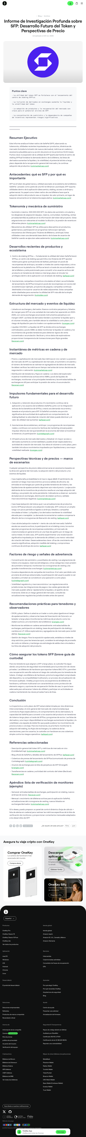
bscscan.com (17, 341)
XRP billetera (7, 1069)
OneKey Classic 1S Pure (10, 937)
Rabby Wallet (47, 1066)
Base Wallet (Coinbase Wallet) (53, 1083)
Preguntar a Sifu (56, 895)
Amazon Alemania (49, 941)
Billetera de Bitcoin (9, 1059)
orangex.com (68, 323)
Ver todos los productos (10, 944)
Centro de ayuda (48, 1007)
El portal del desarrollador (11, 985)
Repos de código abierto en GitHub (54, 1030)
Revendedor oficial (9, 1018)
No (68, 826)
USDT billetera (7, 1073)
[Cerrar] (68, 1132)
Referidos (6, 1011)
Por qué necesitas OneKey (52, 989)
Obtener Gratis (56, 869)
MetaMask (46, 1059)
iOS (4, 963)
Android (5, 966)
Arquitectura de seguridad (52, 992)
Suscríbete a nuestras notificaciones (16, 1106)
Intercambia (47, 956)
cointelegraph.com (45, 433)
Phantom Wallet (48, 1062)
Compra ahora (15, 863)
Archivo (47, 16)
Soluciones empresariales (11, 1007)
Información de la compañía (12, 1030)
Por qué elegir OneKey (50, 985)
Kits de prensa (7, 1037)
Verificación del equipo (10, 1047)
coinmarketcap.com (39, 166)
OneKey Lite (7, 941)
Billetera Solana (8, 1066)
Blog (44, 995)
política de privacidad (10, 1040)
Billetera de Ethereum (10, 1062)
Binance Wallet (48, 1076)
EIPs (44, 966)
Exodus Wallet (47, 1086)
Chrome (5, 970)
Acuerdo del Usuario (9, 1044)
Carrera (5, 1033)
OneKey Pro (6, 930)
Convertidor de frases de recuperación (56, 963)
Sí (74, 826)
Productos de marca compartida (13, 1014)
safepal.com (68, 276)
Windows (6, 960)
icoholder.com (41, 295)
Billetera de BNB (8, 1076)
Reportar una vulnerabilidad (52, 1043)
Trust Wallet (47, 1090)
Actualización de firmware (51, 1014)
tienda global (47, 930)
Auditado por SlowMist (50, 1033)
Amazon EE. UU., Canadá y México (54, 937)
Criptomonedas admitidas (52, 960)
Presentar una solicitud (50, 1011)
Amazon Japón (48, 934)
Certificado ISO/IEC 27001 (51, 1036)
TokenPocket (47, 1073)
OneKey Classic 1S (9, 934)
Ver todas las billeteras (10, 1080)
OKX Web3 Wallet (49, 1080)
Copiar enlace (28, 826)
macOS (5, 956)
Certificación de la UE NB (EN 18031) (55, 1040)
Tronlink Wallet (48, 1069)
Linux (4, 973)
